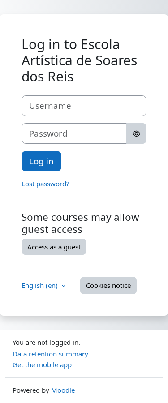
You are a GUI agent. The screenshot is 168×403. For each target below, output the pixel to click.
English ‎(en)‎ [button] (41, 285)
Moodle (63, 390)
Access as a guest (54, 246)
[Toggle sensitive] (136, 133)
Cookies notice (108, 285)
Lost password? (45, 183)
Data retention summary (50, 353)
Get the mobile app (42, 364)
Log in (41, 161)
